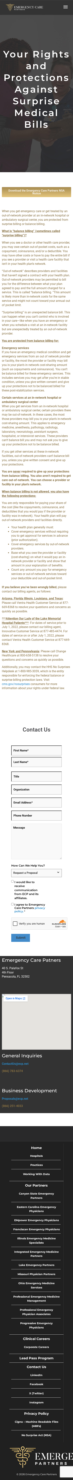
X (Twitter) (36, 1393)
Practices (36, 1165)
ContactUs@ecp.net (15, 1064)
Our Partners (36, 1185)
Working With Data (36, 1174)
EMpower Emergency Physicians (36, 1220)
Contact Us (36, 1367)
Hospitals (36, 1156)
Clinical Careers (36, 1339)
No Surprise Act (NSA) (36, 1435)
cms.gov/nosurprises (16, 684)
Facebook (36, 1384)
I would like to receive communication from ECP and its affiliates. (26, 890)
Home (36, 1148)
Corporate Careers (36, 1347)
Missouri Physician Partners (36, 1274)
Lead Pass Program (36, 1358)
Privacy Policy (36, 1413)
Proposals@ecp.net (15, 1098)
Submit (20, 937)
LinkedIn (36, 1375)
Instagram (36, 1402)
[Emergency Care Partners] (24, 7)
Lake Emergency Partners (36, 1265)
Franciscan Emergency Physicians (36, 1229)
